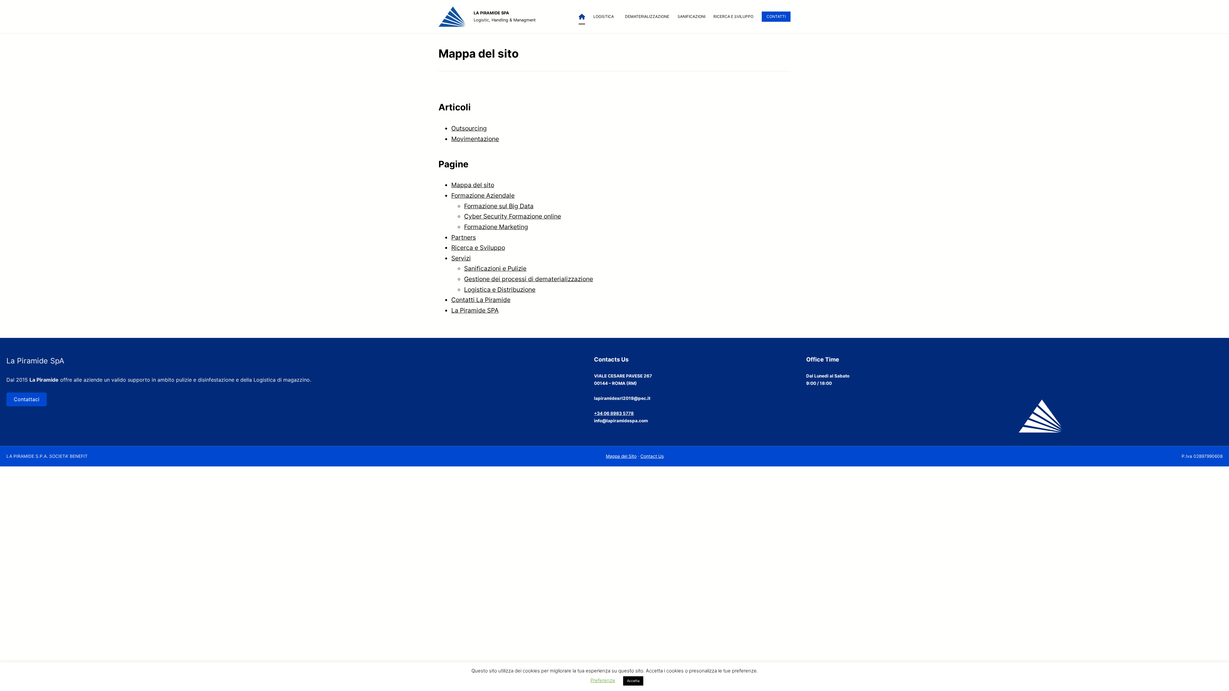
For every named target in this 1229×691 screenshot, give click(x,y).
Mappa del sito (472, 185)
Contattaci (26, 399)
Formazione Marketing (496, 227)
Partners (463, 237)
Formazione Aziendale (483, 195)
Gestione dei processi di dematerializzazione (528, 279)
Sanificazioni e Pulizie (495, 268)
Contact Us (652, 456)
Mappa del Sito (621, 456)
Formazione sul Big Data (499, 206)
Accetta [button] (633, 681)
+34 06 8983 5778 (614, 413)
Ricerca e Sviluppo (478, 247)
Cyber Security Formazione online (512, 216)
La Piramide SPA (475, 310)
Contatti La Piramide (480, 300)
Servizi (461, 258)
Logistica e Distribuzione (499, 289)
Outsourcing (469, 128)
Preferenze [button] (602, 680)
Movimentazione (475, 139)
